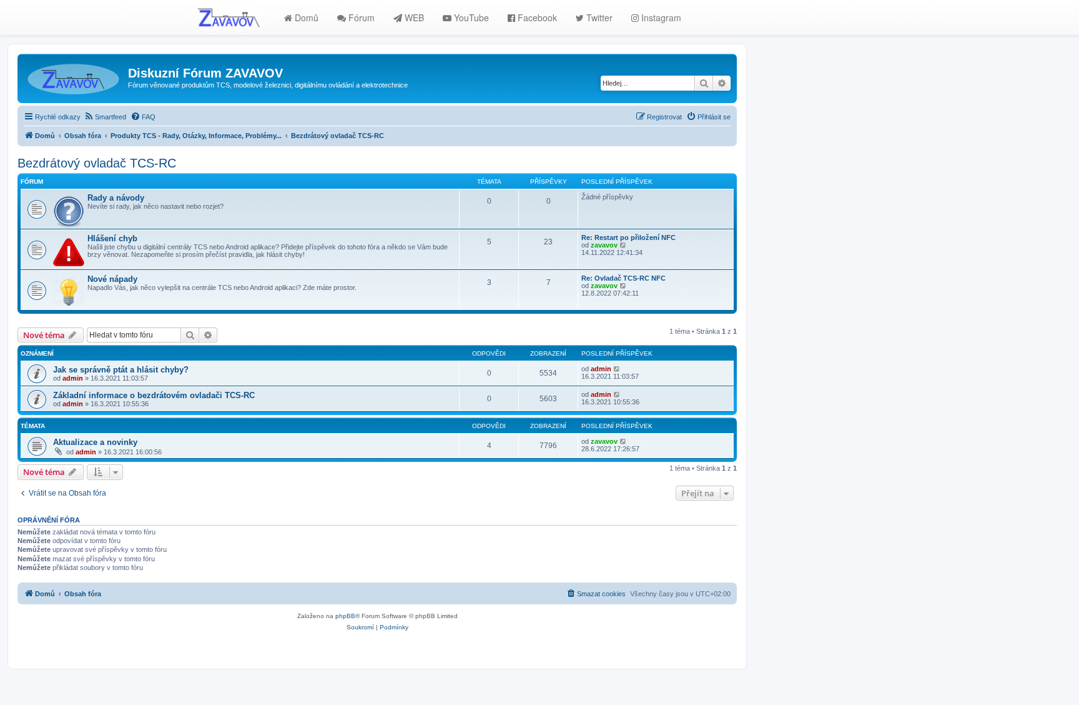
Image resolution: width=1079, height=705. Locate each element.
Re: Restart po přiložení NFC (628, 237)
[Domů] (74, 77)
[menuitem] (105, 116)
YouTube (470, 17)
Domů (305, 17)
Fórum (360, 17)
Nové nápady (112, 279)
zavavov (604, 245)
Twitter (598, 17)
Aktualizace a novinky (95, 442)
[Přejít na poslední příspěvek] (617, 368)
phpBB (345, 615)
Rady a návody (115, 197)
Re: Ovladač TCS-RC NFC (623, 278)
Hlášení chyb (112, 238)
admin (72, 378)
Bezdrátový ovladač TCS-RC (96, 163)
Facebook (536, 17)
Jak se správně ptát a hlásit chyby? (121, 369)
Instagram (660, 17)
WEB (413, 17)
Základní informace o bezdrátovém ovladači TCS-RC (154, 395)
